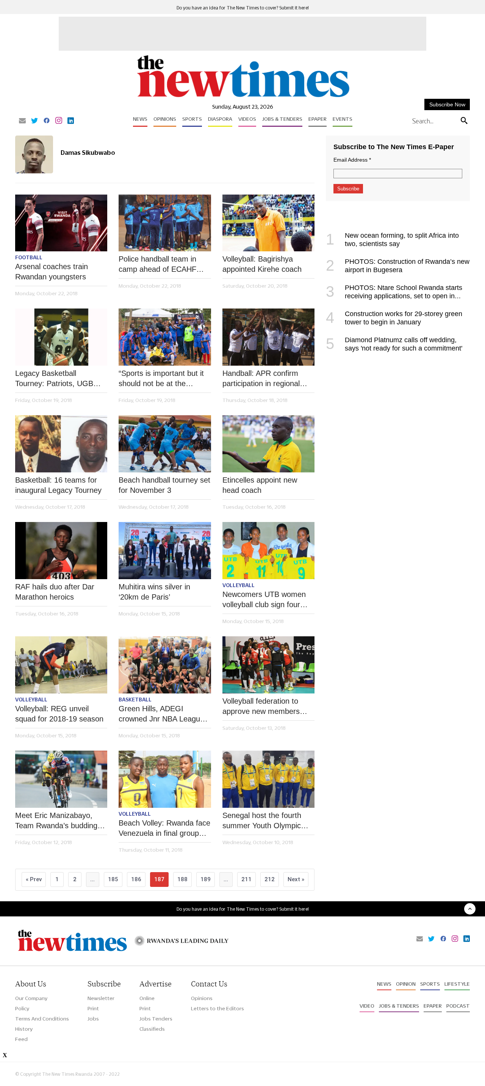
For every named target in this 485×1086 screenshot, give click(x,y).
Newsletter (101, 998)
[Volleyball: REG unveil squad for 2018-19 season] (61, 664)
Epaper (317, 119)
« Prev (34, 879)
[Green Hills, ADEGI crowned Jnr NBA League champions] (165, 664)
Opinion (406, 984)
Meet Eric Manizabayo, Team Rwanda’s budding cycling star (56, 821)
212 (269, 879)
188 (182, 879)
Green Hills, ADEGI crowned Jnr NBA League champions (161, 714)
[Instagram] (58, 121)
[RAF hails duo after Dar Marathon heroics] (61, 550)
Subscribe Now (447, 104)
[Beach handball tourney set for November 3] (165, 443)
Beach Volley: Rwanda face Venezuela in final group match (164, 828)
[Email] (22, 121)
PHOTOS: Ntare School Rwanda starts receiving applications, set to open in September (394, 296)
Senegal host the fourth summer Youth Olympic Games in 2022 (261, 821)
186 (136, 879)
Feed (21, 1039)
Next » (296, 879)
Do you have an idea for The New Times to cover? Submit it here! (243, 7)
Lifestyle (457, 984)
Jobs (93, 1019)
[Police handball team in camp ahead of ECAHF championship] (165, 223)
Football (28, 257)
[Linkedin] (70, 121)
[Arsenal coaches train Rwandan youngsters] (61, 223)
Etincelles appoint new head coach (259, 485)
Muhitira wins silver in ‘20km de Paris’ (154, 592)
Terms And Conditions (42, 1019)
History (24, 1029)
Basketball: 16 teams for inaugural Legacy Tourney (58, 485)
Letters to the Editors (217, 1008)
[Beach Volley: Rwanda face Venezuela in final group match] (165, 779)
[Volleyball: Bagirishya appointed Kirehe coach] (268, 223)
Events (342, 119)
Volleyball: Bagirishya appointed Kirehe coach (262, 264)
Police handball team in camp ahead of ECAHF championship (157, 264)
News (140, 119)
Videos (247, 119)
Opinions (164, 119)
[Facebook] (46, 121)
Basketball (135, 699)
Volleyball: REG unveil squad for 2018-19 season (59, 713)
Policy (22, 1008)
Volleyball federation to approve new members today (261, 707)
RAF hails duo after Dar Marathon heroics (54, 592)
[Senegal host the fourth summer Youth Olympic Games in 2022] (268, 779)
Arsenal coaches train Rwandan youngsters (51, 271)
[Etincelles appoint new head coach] (268, 443)
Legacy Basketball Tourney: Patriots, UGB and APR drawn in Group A (60, 379)
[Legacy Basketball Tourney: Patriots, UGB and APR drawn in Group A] (61, 337)
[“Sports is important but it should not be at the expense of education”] (165, 337)
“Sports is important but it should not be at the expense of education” (161, 379)
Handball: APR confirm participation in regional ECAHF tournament (261, 379)
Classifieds (152, 1029)
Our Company (31, 998)
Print (93, 1008)
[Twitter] (34, 121)
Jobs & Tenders (282, 119)
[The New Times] (243, 97)
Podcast (458, 1006)
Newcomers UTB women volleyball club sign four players (264, 600)
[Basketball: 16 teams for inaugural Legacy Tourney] (61, 443)
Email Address (352, 160)
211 (246, 879)
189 (205, 879)
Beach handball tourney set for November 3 (164, 485)
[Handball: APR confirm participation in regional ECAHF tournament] (268, 337)
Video (367, 1006)
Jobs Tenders (155, 1019)
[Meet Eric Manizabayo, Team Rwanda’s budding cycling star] (61, 779)
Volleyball (238, 585)
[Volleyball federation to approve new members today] (268, 664)
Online (147, 998)
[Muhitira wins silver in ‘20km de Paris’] (165, 550)
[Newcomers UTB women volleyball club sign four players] (268, 550)
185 (113, 879)
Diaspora (220, 119)
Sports (192, 119)
